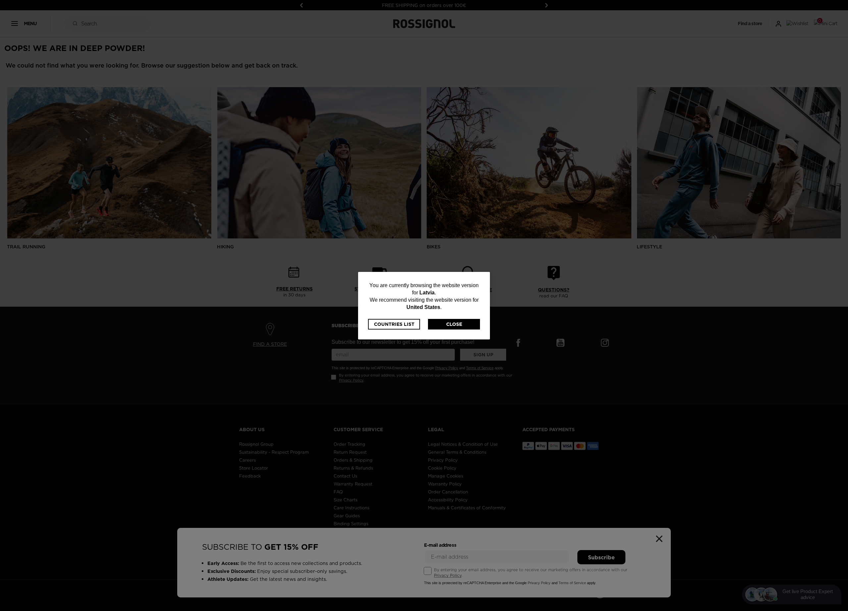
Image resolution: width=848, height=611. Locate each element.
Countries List (394, 324)
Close (454, 324)
